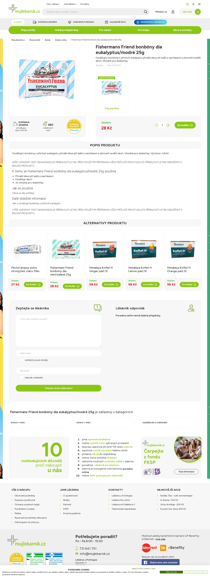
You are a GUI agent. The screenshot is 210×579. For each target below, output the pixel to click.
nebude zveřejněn (34, 377)
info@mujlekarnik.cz (95, 554)
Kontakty (84, 4)
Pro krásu (143, 30)
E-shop (18, 22)
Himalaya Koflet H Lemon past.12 (140, 269)
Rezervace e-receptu (152, 22)
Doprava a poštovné (25, 500)
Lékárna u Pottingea (122, 495)
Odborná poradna (83, 22)
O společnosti (70, 495)
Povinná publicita (71, 513)
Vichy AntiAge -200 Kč (172, 504)
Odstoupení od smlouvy (27, 522)
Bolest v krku (61, 40)
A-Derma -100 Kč (169, 500)
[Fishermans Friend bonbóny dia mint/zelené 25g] (66, 249)
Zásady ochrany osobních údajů (143, 569)
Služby (66, 500)
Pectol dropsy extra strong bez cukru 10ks (25, 269)
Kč (187, 4)
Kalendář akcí (118, 22)
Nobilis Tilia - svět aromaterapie (176, 495)
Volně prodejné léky (66, 30)
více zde (160, 539)
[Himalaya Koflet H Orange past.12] (183, 249)
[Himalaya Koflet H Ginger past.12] (105, 249)
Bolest (48, 40)
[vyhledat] (145, 12)
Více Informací (186, 471)
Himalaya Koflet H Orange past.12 (179, 269)
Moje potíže (28, 30)
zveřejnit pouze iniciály (36, 360)
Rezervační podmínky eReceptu (31, 517)
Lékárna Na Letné (121, 500)
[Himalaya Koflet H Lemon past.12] (144, 249)
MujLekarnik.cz (18, 40)
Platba (18, 513)
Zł (199, 4)
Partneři (67, 504)
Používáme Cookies (25, 509)
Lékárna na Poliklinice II (123, 504)
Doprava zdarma (47, 22)
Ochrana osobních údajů (27, 504)
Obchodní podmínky (25, 495)
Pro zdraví (105, 30)
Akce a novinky (182, 30)
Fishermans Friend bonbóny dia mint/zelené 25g (61, 271)
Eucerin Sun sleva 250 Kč (173, 509)
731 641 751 (88, 549)
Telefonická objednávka (124, 509)
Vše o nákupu (52, 4)
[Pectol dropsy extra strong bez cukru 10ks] (27, 249)
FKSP (66, 509)
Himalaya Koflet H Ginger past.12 (101, 269)
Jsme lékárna (69, 4)
